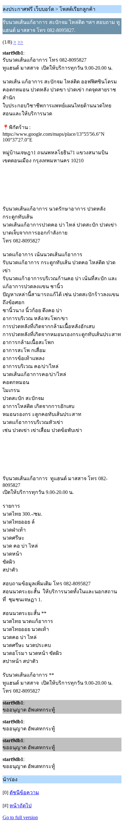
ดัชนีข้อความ (24, 792)
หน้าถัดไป (20, 805)
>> (20, 42)
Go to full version (20, 817)
